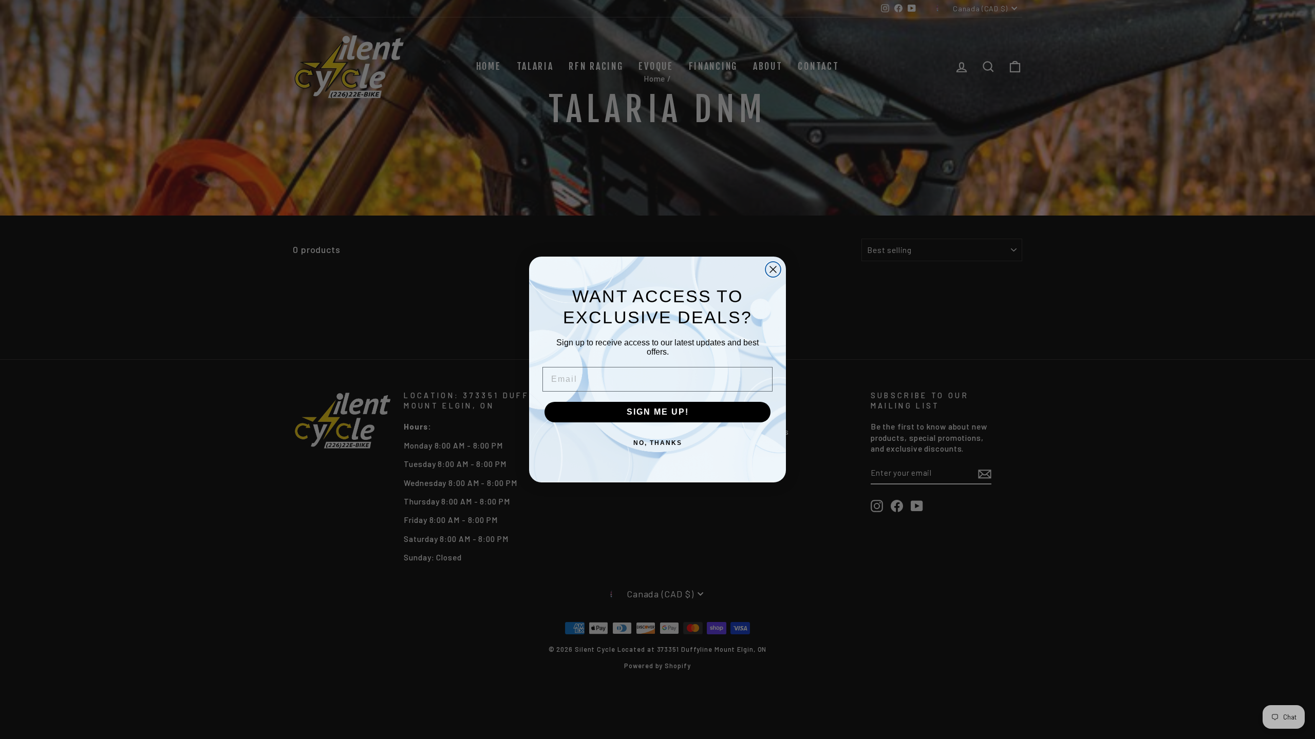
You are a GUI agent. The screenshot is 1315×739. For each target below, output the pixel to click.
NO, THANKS (657, 442)
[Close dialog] (773, 269)
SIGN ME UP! (658, 411)
